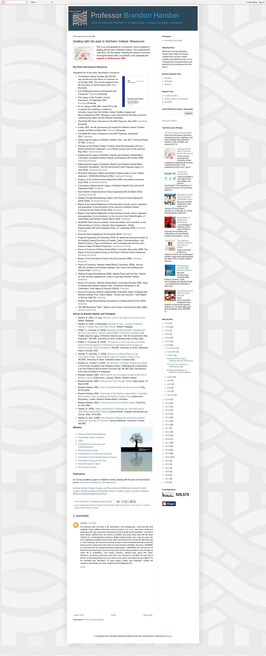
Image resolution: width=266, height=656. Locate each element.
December (171, 348)
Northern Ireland (103, 505)
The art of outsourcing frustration (178, 133)
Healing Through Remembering (91, 434)
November (171, 352)
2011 (167, 428)
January (170, 395)
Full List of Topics (169, 121)
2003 (167, 457)
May (169, 388)
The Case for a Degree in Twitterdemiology (177, 365)
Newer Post (78, 615)
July (169, 380)
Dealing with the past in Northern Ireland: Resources (185, 151)
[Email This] (122, 501)
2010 (167, 432)
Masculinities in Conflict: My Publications (183, 220)
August (170, 377)
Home (113, 615)
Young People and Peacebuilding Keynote (185, 293)
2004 (167, 453)
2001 (167, 464)
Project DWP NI (115, 505)
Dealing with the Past (88, 505)
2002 (167, 461)
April (169, 391)
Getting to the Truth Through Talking (116, 381)
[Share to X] (128, 501)
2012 (167, 425)
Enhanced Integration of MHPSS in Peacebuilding (178, 371)
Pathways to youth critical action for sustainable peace (185, 197)
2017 (167, 407)
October (170, 355)
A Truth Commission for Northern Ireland (117, 402)
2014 (167, 417)
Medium (168, 84)
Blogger (168, 636)
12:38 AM (92, 523)
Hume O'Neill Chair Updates (176, 99)
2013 (167, 421)
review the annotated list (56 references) (98, 482)
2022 (167, 338)
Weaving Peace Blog (173, 40)
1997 (167, 479)
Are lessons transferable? (182, 173)
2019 (167, 399)
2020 (167, 345)
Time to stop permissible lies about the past (119, 387)
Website (168, 78)
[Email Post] (118, 501)
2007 (167, 443)
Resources (126, 505)
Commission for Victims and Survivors (95, 454)
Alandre (83, 523)
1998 (167, 475)
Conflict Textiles (171, 96)
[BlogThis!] (125, 501)
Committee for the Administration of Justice (97, 457)
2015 (167, 414)
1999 (167, 471)
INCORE (168, 102)
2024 (167, 330)
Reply (82, 567)
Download (93, 94)
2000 (167, 468)
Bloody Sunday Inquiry (88, 450)
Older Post (147, 615)
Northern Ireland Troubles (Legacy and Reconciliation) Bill (98, 488)
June (169, 384)
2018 (167, 403)
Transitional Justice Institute (90, 437)
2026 (167, 323)
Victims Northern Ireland (89, 508)
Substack (168, 81)
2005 (167, 450)
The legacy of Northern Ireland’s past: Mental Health (184, 244)
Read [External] (96, 152)
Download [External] (87, 161)
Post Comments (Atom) (94, 620)
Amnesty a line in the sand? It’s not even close (124, 318)
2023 (167, 334)
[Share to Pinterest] (134, 501)
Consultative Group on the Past (92, 460)
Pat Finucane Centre (87, 467)
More (114, 85)
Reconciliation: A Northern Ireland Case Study (126, 363)
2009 (167, 435)
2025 (167, 327)
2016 (167, 410)
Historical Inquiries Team (89, 464)
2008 (167, 439)
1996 (167, 482)
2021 (167, 341)
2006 (167, 446)
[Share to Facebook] (131, 501)
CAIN (80, 441)
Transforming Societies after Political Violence (184, 268)
